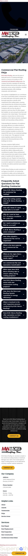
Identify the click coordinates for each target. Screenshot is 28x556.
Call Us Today (14, 398)
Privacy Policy (4, 555)
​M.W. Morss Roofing (6, 75)
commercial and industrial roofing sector (11, 81)
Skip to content (4, 1)
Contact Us (19, 553)
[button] (26, 34)
